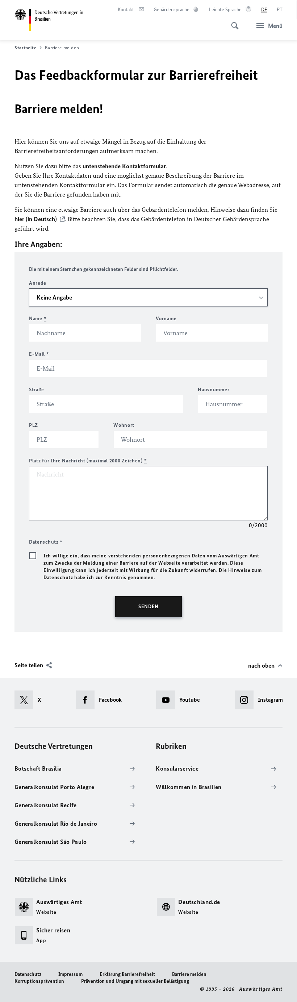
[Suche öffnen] (232, 22)
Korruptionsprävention (39, 981)
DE (264, 10)
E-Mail (39, 354)
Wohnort (123, 425)
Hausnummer (213, 390)
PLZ (33, 425)
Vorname (166, 319)
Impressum (70, 974)
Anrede (37, 283)
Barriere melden (189, 974)
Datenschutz (27, 974)
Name (37, 319)
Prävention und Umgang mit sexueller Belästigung (135, 981)
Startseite (25, 47)
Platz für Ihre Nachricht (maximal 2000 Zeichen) (88, 461)
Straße (36, 390)
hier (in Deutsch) (35, 219)
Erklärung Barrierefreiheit (127, 974)
